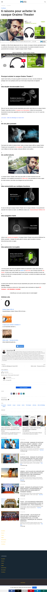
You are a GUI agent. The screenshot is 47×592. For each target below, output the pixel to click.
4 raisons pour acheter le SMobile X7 (11, 324)
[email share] (16, 393)
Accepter (34, 587)
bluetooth (9, 405)
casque (14, 405)
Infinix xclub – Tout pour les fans (10, 340)
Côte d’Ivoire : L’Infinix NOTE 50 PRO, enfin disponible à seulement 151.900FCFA (32, 429)
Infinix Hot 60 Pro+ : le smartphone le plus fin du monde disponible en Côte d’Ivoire (10, 429)
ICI (40, 287)
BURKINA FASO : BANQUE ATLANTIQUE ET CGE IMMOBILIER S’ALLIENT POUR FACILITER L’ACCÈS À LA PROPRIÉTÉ (31, 458)
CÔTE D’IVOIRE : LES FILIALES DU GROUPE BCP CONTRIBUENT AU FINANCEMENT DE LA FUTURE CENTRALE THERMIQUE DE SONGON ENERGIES (31, 518)
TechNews (9, 5)
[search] (45, 2)
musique (18, 405)
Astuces (2, 533)
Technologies (28, 405)
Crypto (2, 535)
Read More (22, 480)
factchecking (3, 539)
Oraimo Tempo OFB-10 (8, 309)
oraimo (23, 405)
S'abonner (21, 346)
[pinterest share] (19, 393)
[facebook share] (11, 393)
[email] (24, 591)
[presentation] (44, 425)
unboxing (34, 405)
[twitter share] (14, 393)
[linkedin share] (21, 393)
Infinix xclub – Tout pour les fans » (38, 366)
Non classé (3, 541)
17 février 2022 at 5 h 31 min (8, 373)
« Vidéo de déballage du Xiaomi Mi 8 (10, 366)
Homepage (3, 5)
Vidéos (4, 406)
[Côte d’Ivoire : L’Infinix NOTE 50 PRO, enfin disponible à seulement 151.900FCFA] (33, 421)
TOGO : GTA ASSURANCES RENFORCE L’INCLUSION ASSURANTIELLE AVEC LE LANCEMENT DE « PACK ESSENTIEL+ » (31, 503)
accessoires (3, 405)
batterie (22, 270)
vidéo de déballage (41, 405)
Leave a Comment (23, 387)
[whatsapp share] (23, 393)
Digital (2, 537)
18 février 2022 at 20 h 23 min (10, 378)
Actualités (22, 439)
